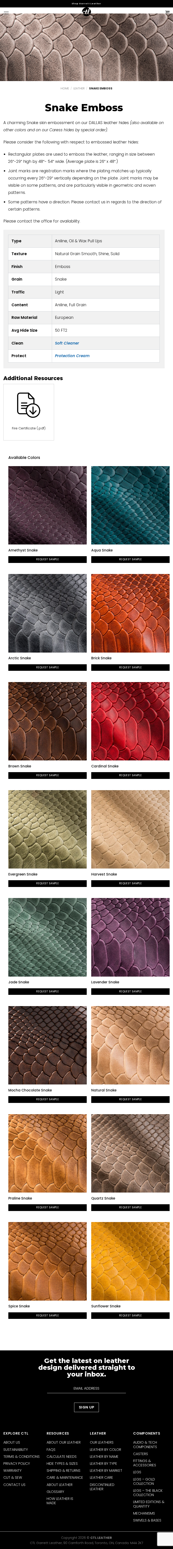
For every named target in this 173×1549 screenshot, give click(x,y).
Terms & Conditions (21, 1456)
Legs (137, 1472)
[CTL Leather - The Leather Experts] (86, 13)
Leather (79, 88)
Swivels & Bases (147, 1520)
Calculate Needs (62, 1456)
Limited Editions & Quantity (148, 1503)
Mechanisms (144, 1513)
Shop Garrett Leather (86, 3)
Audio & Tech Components (145, 1444)
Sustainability (15, 1449)
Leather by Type (103, 1463)
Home (65, 88)
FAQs (51, 1449)
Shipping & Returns (63, 1470)
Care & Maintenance (65, 1477)
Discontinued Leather (102, 1486)
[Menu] (6, 13)
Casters (140, 1453)
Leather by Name (104, 1456)
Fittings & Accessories (144, 1462)
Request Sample (47, 559)
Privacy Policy (16, 1463)
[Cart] (167, 12)
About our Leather (64, 1442)
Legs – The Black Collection (148, 1492)
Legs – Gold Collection (144, 1481)
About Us (11, 1442)
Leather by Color (105, 1449)
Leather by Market (106, 1470)
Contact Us (14, 1484)
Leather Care (101, 1477)
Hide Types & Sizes (62, 1463)
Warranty (12, 1470)
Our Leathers (102, 1442)
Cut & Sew (12, 1477)
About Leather (60, 1484)
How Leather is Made (60, 1500)
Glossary (55, 1491)
